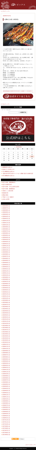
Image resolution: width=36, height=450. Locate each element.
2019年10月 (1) (6, 373)
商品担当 (8, 91)
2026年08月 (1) (6, 206)
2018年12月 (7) (6, 394)
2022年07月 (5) (6, 304)
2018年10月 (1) (6, 399)
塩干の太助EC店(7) (7, 184)
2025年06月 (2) (6, 233)
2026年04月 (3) (6, 214)
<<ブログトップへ (5, 11)
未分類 (4, 91)
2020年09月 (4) (6, 350)
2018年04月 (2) (6, 411)
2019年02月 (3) (6, 390)
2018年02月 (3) (6, 415)
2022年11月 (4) (6, 296)
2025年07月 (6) (6, 231)
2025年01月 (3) (6, 243)
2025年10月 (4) (6, 224)
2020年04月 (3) (6, 361)
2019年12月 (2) (6, 369)
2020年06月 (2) (6, 357)
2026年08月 (19, 147)
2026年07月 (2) (6, 208)
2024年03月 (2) (6, 264)
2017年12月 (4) (6, 420)
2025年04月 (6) (6, 237)
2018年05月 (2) (6, 409)
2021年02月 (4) (6, 340)
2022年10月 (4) (6, 298)
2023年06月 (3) (6, 283)
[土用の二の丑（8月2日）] (18, 34)
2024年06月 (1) (6, 258)
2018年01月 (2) (6, 417)
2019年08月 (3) (6, 378)
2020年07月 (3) (6, 354)
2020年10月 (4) (6, 348)
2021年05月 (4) (6, 334)
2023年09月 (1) (6, 277)
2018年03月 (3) (6, 413)
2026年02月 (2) (6, 216)
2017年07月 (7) (6, 430)
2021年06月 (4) (6, 331)
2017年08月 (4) (6, 428)
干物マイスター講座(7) (8, 197)
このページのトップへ (30, 444)
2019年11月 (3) (6, 371)
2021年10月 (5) (6, 323)
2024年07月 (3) (6, 256)
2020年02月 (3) (6, 365)
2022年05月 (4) (6, 308)
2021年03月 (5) (6, 338)
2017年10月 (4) (6, 424)
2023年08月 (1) (6, 279)
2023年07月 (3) (6, 281)
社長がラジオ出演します (8, 169)
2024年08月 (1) (6, 254)
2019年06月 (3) (6, 382)
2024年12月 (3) (6, 245)
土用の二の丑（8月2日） (11, 19)
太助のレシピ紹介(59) (8, 190)
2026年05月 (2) (6, 212)
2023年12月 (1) (6, 271)
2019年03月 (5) (6, 388)
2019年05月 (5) (6, 384)
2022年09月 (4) (6, 300)
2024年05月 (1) (6, 260)
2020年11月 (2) (6, 346)
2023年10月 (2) (6, 275)
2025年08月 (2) (6, 229)
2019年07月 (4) (6, 380)
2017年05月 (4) (6, 434)
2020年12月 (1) (6, 344)
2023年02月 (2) (6, 289)
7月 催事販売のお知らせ (8, 171)
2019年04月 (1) (6, 386)
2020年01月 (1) (6, 367)
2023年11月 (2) (6, 273)
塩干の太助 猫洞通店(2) (9, 188)
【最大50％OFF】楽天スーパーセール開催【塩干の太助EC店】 (18, 173)
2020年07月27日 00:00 (15, 91)
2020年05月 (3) (6, 359)
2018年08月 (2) (6, 403)
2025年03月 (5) (6, 239)
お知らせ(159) (6, 199)
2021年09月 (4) (6, 325)
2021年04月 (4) (6, 336)
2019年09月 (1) (6, 375)
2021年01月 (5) (6, 342)
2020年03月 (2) (6, 363)
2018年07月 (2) (6, 405)
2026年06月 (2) (6, 210)
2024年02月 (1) (6, 266)
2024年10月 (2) (6, 250)
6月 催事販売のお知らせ (8, 175)
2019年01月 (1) (6, 392)
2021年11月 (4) (6, 321)
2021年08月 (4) (6, 327)
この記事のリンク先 (24, 91)
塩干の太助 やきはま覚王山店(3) (11, 186)
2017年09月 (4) (6, 426)
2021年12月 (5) (6, 319)
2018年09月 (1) (6, 401)
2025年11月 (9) (6, 222)
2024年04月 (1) (6, 262)
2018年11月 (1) (6, 396)
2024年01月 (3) (6, 268)
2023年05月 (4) (6, 285)
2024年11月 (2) (6, 247)
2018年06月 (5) (6, 407)
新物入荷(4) (5, 195)
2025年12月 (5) (6, 220)
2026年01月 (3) (6, 218)
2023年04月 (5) (6, 287)
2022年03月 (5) (6, 313)
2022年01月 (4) (6, 317)
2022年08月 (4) (6, 302)
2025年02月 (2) (6, 241)
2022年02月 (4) (6, 315)
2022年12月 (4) (6, 294)
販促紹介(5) (5, 193)
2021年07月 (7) (6, 329)
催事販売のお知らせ (7, 167)
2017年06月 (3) (6, 432)
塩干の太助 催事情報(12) (9, 182)
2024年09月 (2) (6, 252)
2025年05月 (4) (6, 235)
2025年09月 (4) (6, 227)
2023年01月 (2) (6, 292)
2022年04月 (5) (6, 310)
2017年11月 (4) (6, 422)
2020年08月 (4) (6, 352)
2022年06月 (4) (6, 306)
